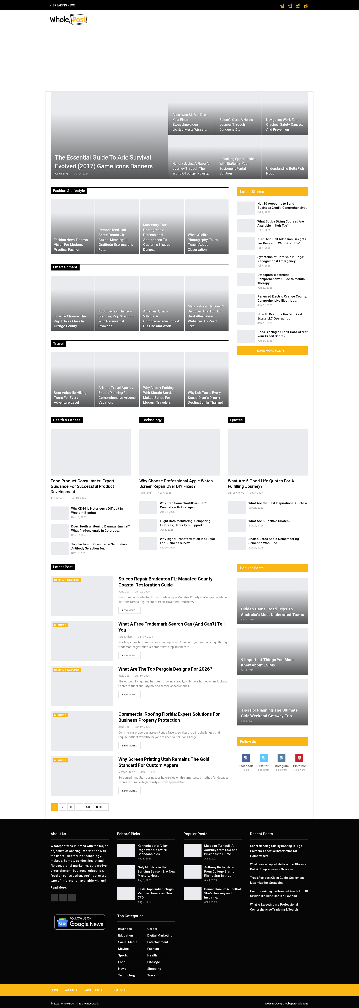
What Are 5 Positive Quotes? (269, 521)
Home (55, 990)
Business (60, 625)
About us (71, 990)
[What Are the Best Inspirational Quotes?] (237, 507)
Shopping (154, 969)
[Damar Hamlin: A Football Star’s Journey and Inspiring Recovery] (193, 893)
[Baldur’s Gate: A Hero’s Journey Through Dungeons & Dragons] (238, 113)
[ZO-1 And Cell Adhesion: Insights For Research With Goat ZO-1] (246, 243)
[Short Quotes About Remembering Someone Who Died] (237, 543)
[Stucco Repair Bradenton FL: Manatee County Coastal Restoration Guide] (82, 596)
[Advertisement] (179, 60)
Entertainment (157, 942)
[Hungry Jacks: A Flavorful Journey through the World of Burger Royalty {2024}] (191, 157)
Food (121, 962)
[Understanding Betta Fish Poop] (285, 157)
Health (152, 955)
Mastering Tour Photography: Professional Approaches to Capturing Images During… (157, 237)
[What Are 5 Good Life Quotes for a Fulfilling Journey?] (268, 452)
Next (99, 807)
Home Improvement (66, 580)
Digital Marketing (159, 935)
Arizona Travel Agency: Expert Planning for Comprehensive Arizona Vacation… (117, 395)
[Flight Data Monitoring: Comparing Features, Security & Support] (148, 525)
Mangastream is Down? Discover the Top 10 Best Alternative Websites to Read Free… (206, 316)
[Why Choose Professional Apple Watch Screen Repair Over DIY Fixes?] (179, 452)
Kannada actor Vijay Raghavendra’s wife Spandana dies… (152, 850)
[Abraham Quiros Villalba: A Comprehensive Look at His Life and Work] (162, 303)
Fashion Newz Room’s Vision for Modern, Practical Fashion (71, 245)
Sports (123, 955)
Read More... (129, 610)
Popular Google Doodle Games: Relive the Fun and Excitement (122, 5)
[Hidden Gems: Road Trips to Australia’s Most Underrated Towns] (272, 601)
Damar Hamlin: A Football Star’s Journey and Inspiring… (223, 893)
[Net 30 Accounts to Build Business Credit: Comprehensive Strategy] (246, 208)
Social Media (127, 942)
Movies (123, 949)
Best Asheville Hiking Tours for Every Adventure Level (70, 398)
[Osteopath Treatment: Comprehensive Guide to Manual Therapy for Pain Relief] (246, 279)
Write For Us (94, 990)
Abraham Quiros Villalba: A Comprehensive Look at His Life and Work (162, 318)
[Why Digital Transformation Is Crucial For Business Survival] (148, 543)
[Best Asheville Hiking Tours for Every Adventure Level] (72, 380)
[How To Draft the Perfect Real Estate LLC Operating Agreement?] (246, 319)
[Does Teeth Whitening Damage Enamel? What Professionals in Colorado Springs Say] (60, 531)
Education (125, 935)
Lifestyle (153, 962)
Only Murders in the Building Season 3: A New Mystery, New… (156, 871)
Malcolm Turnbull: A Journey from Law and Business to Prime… (220, 850)
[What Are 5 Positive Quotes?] (237, 525)
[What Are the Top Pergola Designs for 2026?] (82, 686)
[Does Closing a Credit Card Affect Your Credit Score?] (246, 336)
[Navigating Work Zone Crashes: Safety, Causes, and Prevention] (285, 113)
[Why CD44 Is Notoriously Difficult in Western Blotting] (60, 513)
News (122, 969)
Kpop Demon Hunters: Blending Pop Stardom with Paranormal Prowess (116, 318)
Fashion (153, 949)
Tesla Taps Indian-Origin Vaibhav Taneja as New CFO (156, 893)
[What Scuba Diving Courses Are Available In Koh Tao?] (246, 226)
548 (88, 807)
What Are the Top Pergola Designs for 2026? (165, 669)
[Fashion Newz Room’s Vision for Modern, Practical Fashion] (72, 227)
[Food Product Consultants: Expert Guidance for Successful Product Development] (91, 452)
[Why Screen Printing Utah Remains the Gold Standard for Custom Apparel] (82, 776)
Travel (151, 975)
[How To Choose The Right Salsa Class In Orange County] (72, 303)
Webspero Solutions (296, 1003)
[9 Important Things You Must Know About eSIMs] (272, 651)
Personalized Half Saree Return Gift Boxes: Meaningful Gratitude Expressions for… (115, 240)
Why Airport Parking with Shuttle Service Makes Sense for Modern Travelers (159, 395)
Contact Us (117, 990)
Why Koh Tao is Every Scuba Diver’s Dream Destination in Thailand (205, 398)
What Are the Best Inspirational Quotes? (277, 503)
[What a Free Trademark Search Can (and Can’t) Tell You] (82, 641)
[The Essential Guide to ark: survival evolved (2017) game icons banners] (109, 135)
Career (152, 929)
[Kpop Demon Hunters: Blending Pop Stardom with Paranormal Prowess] (117, 303)
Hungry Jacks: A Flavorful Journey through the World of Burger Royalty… (191, 168)
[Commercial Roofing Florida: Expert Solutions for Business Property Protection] (82, 731)
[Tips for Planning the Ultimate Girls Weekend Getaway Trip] (272, 702)
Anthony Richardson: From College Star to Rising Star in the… (219, 871)
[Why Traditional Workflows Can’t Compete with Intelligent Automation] (148, 507)
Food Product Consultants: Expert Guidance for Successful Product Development (82, 486)
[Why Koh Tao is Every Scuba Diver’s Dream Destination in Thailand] (206, 380)
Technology (126, 975)
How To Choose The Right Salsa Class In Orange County (70, 321)
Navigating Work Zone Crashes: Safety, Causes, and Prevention (284, 125)
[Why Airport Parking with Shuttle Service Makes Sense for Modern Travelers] (162, 380)
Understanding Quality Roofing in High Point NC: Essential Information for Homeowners (276, 851)
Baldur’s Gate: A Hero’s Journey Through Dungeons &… (236, 125)
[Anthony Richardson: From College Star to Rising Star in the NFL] (193, 872)
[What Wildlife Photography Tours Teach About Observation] (206, 227)
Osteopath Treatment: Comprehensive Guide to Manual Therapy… (281, 279)
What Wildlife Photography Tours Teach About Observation (203, 242)
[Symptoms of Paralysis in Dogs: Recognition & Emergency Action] (246, 261)
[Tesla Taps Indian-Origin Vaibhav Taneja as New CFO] (126, 893)
